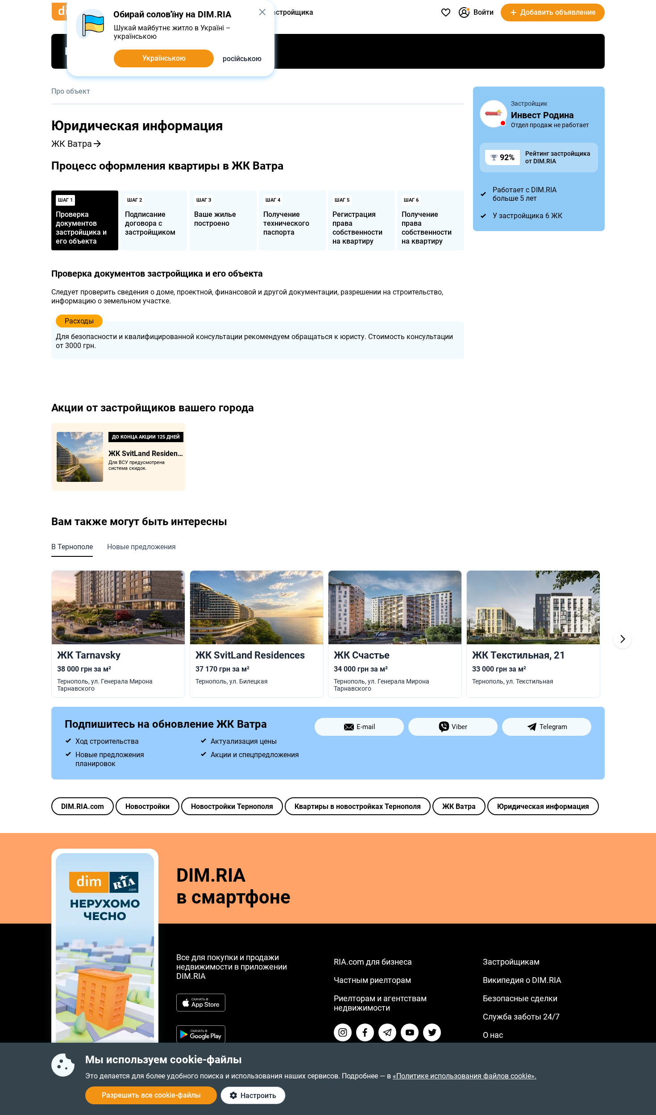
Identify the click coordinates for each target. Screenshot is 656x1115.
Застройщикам (511, 961)
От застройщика (285, 12)
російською (242, 58)
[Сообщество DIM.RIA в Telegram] (387, 1032)
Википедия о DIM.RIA (522, 980)
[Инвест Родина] (493, 114)
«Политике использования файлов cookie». (464, 1076)
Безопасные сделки (520, 998)
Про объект (70, 91)
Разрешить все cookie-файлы (151, 1095)
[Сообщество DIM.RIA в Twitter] (432, 1032)
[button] (262, 12)
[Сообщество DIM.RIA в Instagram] (343, 1032)
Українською (164, 58)
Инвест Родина (542, 115)
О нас (493, 1035)
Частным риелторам (372, 980)
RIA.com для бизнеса (373, 961)
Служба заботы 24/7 (521, 1016)
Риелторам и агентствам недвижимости (380, 1003)
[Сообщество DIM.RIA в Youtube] (410, 1032)
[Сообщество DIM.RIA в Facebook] (365, 1032)
